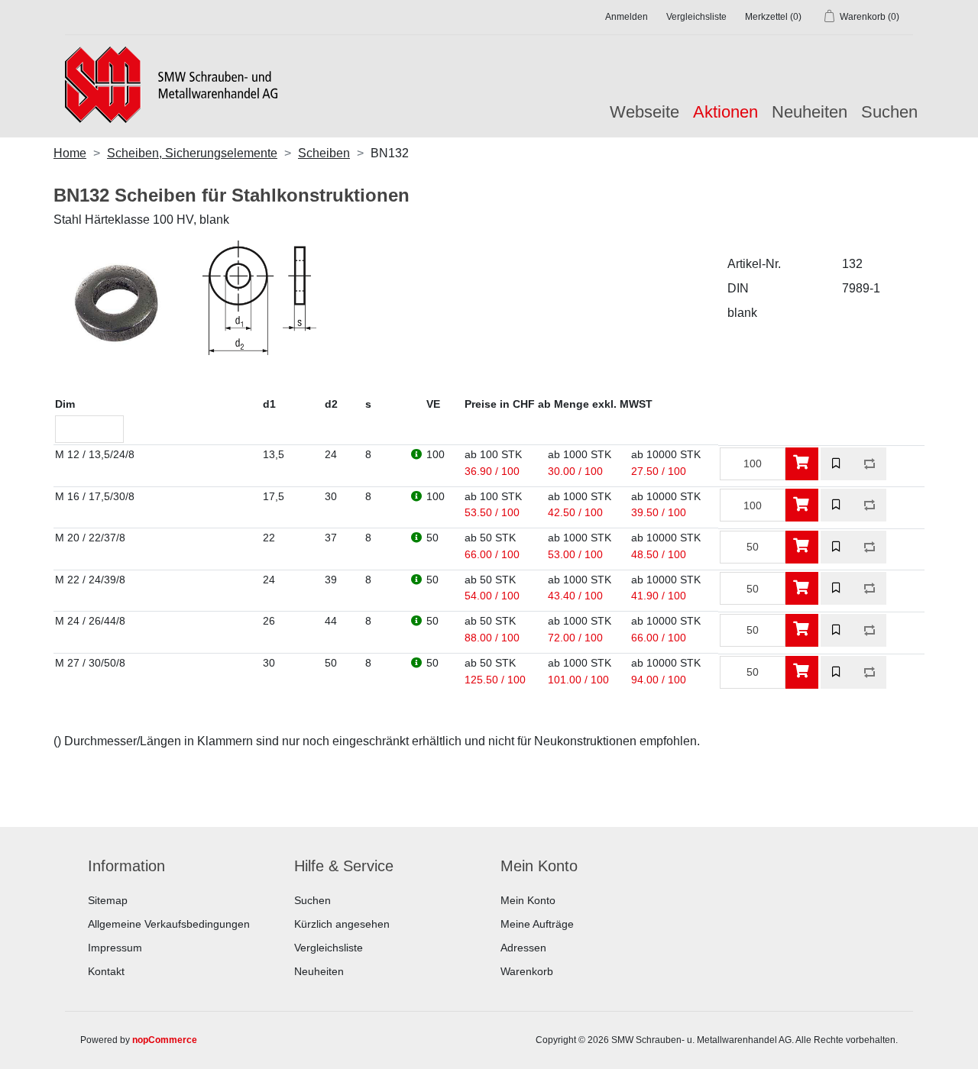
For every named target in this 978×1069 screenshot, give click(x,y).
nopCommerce (164, 1040)
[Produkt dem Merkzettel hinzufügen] (837, 463)
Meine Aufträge (537, 924)
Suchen (889, 111)
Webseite (644, 111)
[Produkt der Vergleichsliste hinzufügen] (869, 463)
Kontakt (106, 971)
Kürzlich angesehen (342, 924)
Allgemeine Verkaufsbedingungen (169, 924)
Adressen (523, 947)
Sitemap (108, 900)
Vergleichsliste (328, 947)
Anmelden (626, 16)
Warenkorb (526, 971)
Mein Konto (527, 900)
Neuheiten (809, 111)
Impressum (115, 947)
